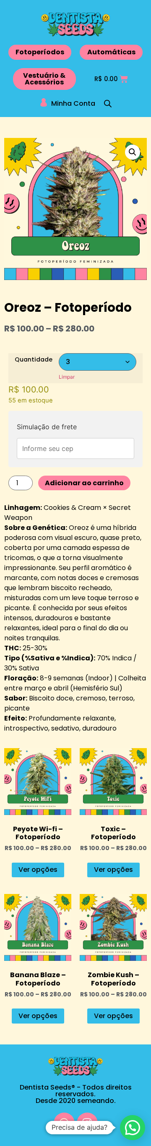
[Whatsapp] (64, 1123)
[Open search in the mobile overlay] (108, 103)
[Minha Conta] (43, 102)
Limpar (67, 377)
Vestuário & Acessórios (44, 79)
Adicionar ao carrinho (84, 483)
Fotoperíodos (40, 52)
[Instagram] (87, 1123)
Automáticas (111, 52)
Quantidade (33, 359)
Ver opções (37, 869)
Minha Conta (73, 103)
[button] (132, 152)
